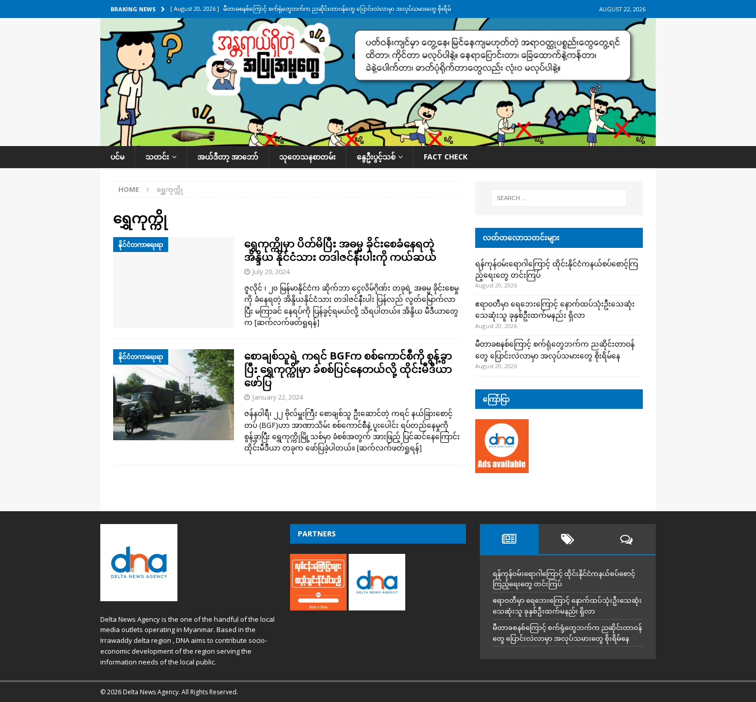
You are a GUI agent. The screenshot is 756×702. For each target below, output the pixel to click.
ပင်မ (117, 156)
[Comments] (626, 539)
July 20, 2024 (271, 271)
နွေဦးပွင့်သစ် (376, 156)
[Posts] (509, 539)
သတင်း (157, 156)
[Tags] (567, 539)
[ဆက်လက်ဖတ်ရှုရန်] (287, 322)
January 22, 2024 (278, 397)
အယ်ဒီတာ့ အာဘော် (227, 156)
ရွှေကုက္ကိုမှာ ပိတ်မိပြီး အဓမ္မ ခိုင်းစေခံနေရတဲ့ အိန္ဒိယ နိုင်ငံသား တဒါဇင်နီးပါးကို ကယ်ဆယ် (340, 250)
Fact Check (445, 156)
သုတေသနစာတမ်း (307, 156)
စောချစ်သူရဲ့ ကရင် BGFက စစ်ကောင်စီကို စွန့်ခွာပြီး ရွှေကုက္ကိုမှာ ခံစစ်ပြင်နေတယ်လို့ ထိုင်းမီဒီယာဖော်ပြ (348, 369)
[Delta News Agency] (378, 140)
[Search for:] (559, 198)
